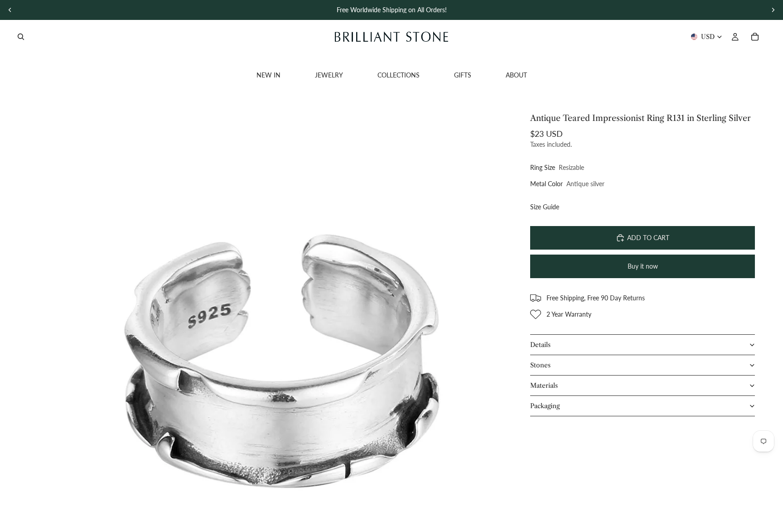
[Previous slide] (10, 10)
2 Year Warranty (568, 314)
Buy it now (643, 266)
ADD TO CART (648, 237)
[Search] (21, 37)
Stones (540, 365)
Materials (544, 385)
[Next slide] (773, 10)
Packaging (545, 406)
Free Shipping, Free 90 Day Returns (595, 298)
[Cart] (755, 37)
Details (540, 345)
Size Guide (544, 207)
